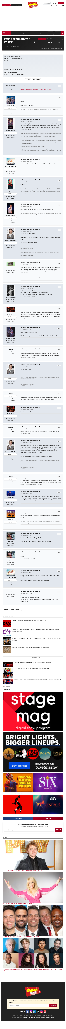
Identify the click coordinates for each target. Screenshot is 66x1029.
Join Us (31, 1015)
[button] (62, 33)
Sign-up (54, 3)
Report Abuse (53, 42)
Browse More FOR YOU (32, 658)
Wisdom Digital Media (29, 1017)
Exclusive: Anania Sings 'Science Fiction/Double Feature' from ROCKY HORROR (13, 58)
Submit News (38, 1015)
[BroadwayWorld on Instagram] (30, 1011)
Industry (22, 33)
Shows (17, 33)
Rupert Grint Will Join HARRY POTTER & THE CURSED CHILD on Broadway (23, 871)
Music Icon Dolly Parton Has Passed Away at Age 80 (18, 903)
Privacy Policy (50, 1017)
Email (28, 80)
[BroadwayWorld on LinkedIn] (34, 1011)
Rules (61, 42)
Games (44, 33)
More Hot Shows (18, 818)
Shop (40, 33)
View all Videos (7, 686)
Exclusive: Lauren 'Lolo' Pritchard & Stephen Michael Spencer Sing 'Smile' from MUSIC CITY (37, 679)
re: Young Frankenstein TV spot (30, 97)
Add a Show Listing (16, 5)
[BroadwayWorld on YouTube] (45, 1011)
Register (50, 33)
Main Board (41, 39)
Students (35, 33)
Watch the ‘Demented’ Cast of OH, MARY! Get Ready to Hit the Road (31, 668)
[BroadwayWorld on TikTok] (37, 1011)
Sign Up (53, 1005)
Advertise (15, 1015)
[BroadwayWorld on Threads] (41, 1011)
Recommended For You (9, 616)
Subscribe (36, 80)
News (12, 33)
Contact (26, 1015)
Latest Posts (50, 39)
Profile (10, 108)
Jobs (30, 33)
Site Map (50, 1015)
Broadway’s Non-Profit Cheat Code (13, 69)
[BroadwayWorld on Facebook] (27, 1011)
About (21, 1015)
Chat (26, 33)
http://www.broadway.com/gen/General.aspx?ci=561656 (36, 89)
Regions (45, 1015)
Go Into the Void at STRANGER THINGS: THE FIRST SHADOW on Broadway (32, 662)
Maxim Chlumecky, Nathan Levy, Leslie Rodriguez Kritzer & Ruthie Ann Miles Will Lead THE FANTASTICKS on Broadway (32, 970)
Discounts (48, 818)
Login (57, 33)
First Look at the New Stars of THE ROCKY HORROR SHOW (28, 674)
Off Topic (59, 39)
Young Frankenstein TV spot (29, 85)
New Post (38, 42)
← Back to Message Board (11, 46)
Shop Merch (7, 5)
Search (45, 42)
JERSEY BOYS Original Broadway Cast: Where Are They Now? (21, 936)
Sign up (58, 830)
